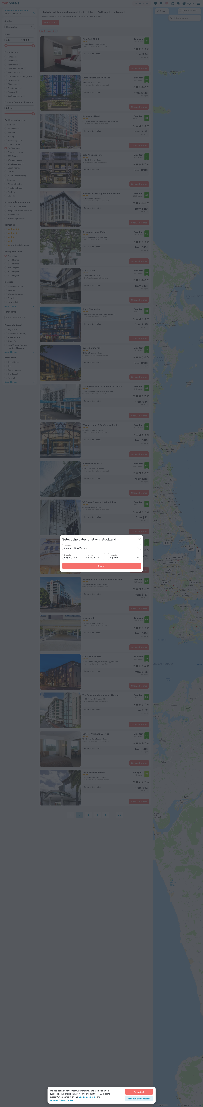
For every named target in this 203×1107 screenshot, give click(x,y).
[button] (138, 548)
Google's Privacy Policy (61, 1099)
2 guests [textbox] (114, 557)
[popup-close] (139, 539)
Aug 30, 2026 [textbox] (92, 557)
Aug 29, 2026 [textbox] (71, 557)
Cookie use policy (87, 1096)
